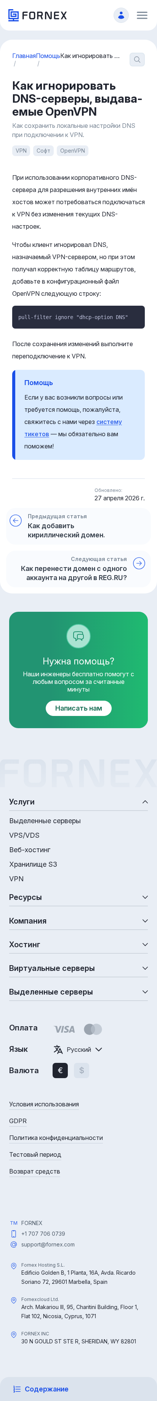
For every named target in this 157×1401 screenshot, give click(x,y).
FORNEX (32, 1223)
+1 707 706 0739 (43, 1233)
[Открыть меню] (142, 15)
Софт (43, 150)
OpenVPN (72, 150)
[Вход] (121, 15)
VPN (21, 150)
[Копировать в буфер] (136, 315)
